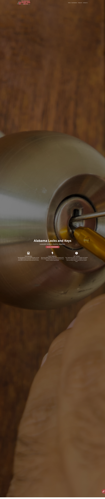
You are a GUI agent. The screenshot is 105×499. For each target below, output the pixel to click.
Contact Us (85, 2)
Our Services (74, 2)
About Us (80, 2)
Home (69, 2)
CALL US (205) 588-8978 (53, 247)
